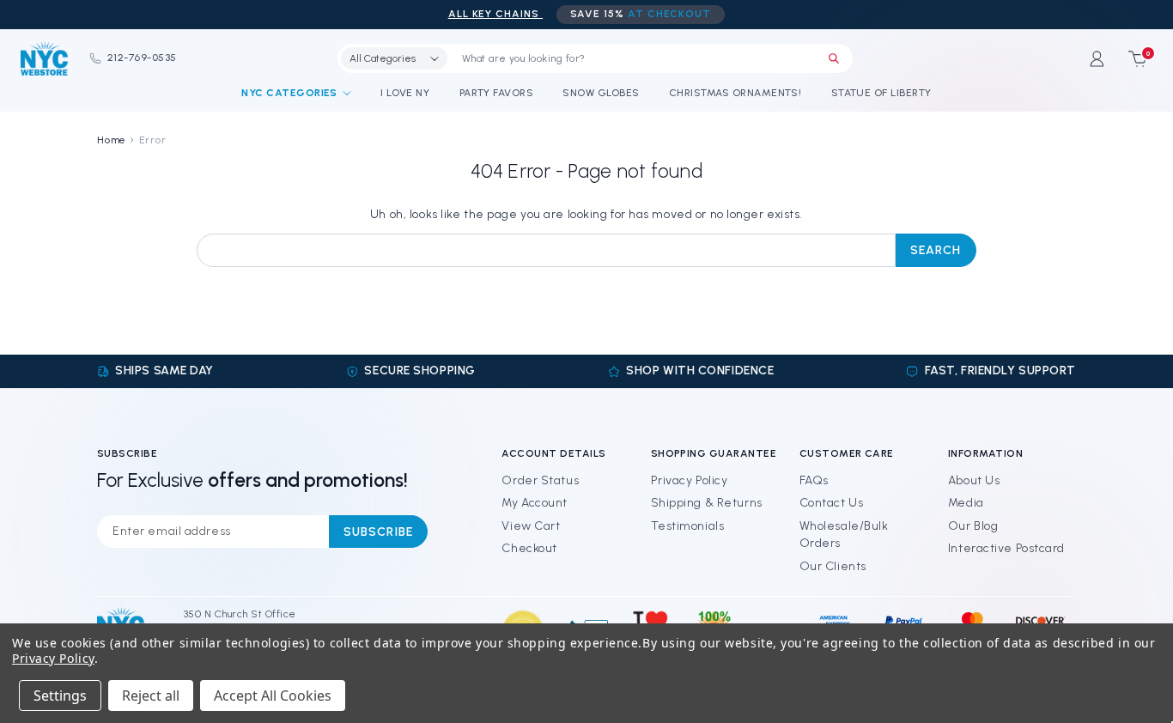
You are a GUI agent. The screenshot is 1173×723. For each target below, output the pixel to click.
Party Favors (496, 93)
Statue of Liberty (881, 93)
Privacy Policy (689, 480)
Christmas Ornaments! (735, 93)
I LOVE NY (404, 93)
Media (966, 502)
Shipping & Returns (707, 502)
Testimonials (688, 526)
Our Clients (832, 566)
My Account (534, 502)
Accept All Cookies (272, 695)
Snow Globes (600, 93)
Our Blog (973, 526)
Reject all (150, 695)
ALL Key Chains (495, 14)
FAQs (814, 480)
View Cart (530, 526)
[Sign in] (1097, 59)
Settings (60, 695)
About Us (974, 480)
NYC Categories (289, 93)
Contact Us (831, 502)
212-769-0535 (142, 58)
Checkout (528, 548)
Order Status (540, 480)
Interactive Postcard (1006, 548)
